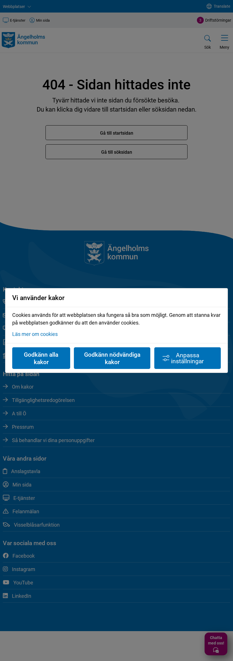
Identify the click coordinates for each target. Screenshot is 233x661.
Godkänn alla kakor (41, 358)
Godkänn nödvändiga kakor (112, 358)
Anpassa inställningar (187, 358)
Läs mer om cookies (35, 333)
